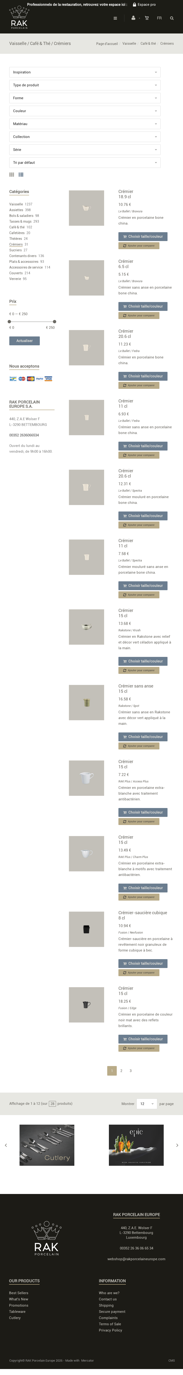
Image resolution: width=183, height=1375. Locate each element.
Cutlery (15, 1318)
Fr (159, 18)
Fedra (136, 351)
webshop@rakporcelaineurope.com (136, 1259)
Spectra (137, 490)
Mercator (87, 1360)
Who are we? (109, 1293)
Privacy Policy (110, 1330)
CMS (171, 1360)
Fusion (122, 932)
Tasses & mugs (20, 221)
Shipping (106, 1305)
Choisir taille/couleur (145, 236)
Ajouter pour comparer (141, 245)
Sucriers (15, 250)
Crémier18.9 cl (125, 194)
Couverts (16, 273)
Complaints (108, 1318)
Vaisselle (129, 43)
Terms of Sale (110, 1324)
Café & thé (148, 43)
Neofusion (136, 932)
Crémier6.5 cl (125, 264)
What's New (18, 1299)
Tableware (17, 1311)
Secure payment (112, 1311)
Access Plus (140, 781)
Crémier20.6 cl (125, 334)
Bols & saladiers (21, 216)
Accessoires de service (26, 267)
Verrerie (15, 279)
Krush (137, 630)
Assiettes (16, 210)
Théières (15, 239)
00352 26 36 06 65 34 (136, 1248)
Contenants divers (22, 256)
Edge (133, 1008)
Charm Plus (140, 857)
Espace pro (147, 4)
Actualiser (24, 341)
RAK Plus (124, 781)
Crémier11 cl (125, 403)
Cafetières (17, 233)
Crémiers (16, 244)
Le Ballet (124, 211)
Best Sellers (18, 1293)
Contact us (108, 1299)
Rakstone (124, 630)
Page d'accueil (107, 44)
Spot (136, 706)
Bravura (137, 211)
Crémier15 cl (125, 613)
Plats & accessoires (23, 262)
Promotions (18, 1305)
